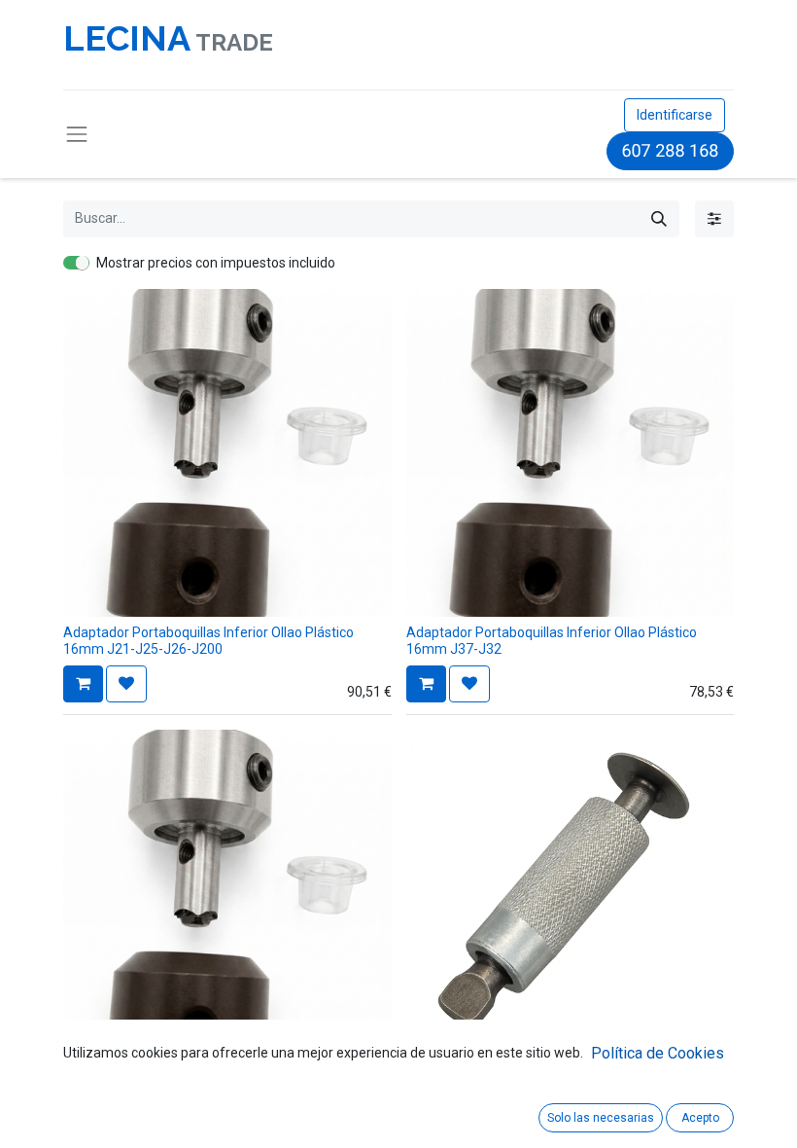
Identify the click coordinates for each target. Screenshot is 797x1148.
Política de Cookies (657, 1053)
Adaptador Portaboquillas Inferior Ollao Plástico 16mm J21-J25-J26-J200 (208, 641)
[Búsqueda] (659, 218)
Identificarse (674, 115)
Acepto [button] (700, 1118)
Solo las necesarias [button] (600, 1118)
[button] (83, 683)
